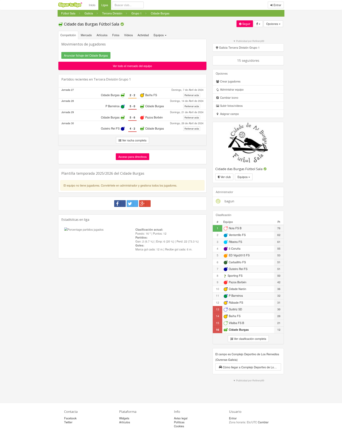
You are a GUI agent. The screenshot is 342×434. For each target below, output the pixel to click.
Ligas (106, 5)
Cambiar (263, 422)
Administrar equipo (231, 89)
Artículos (102, 35)
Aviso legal (180, 418)
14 (217, 316)
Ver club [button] (225, 177)
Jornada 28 (67, 101)
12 (217, 302)
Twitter (68, 422)
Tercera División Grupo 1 (112, 79)
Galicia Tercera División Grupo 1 (239, 47)
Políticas (179, 422)
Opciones (272, 24)
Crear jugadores (229, 81)
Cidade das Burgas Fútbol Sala (91, 24)
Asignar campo (229, 114)
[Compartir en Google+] (145, 203)
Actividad (143, 35)
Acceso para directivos (132, 157)
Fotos (115, 35)
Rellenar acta (191, 95)
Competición (68, 35)
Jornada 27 (67, 90)
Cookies (179, 426)
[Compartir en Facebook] (120, 203)
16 (217, 330)
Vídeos (128, 35)
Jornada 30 (67, 123)
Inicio (92, 5)
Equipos (243, 177)
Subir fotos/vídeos (231, 106)
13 (217, 309)
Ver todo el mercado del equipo (132, 66)
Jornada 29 (67, 112)
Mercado (86, 35)
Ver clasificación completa (249, 339)
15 (217, 323)
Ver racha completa (133, 140)
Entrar (277, 5)
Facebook (70, 418)
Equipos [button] (159, 35)
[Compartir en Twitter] (132, 203)
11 (217, 296)
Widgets (124, 418)
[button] (248, 367)
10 (217, 289)
